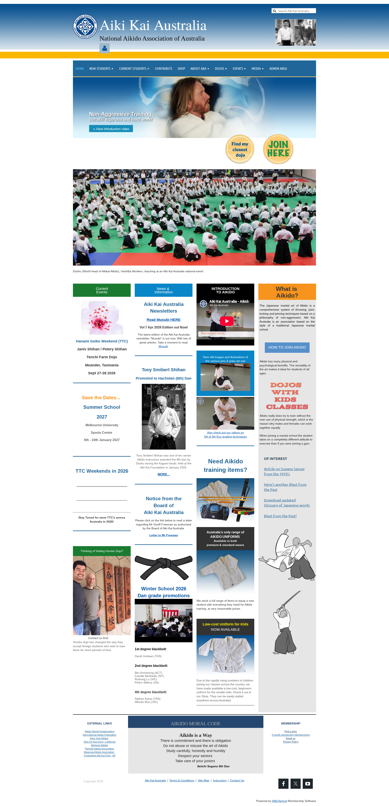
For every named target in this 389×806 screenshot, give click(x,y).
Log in (104, 48)
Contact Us (237, 780)
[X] (296, 784)
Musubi (163, 346)
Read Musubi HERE (164, 320)
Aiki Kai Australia (155, 780)
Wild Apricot (279, 801)
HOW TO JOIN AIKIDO (287, 347)
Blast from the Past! (280, 516)
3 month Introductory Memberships (291, 735)
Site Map (203, 780)
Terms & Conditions (181, 780)
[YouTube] (308, 784)
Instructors (220, 780)
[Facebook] (283, 784)
